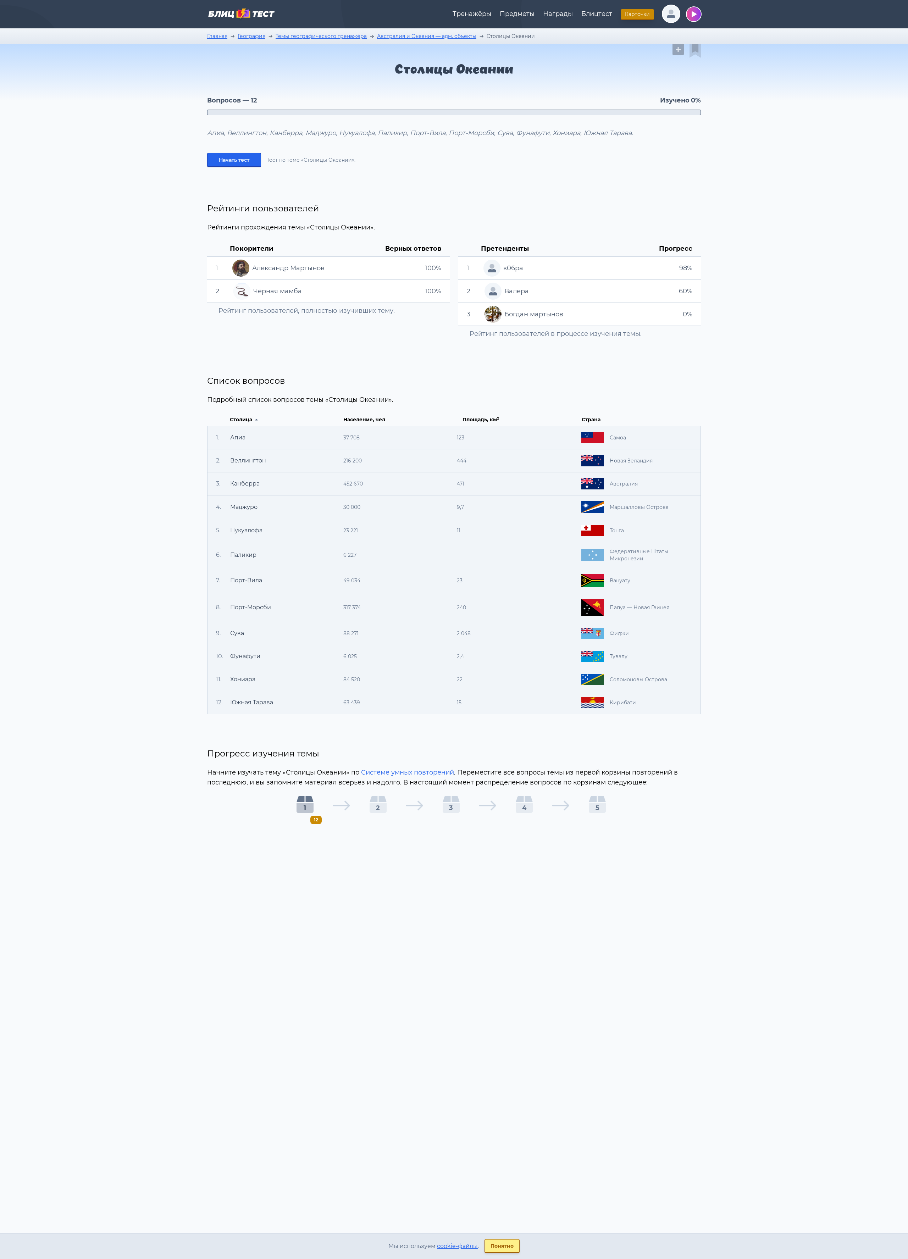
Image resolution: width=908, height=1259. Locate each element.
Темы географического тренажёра (321, 36)
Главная (217, 36)
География (251, 36)
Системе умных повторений (407, 772)
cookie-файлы (457, 1246)
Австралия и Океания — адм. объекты (426, 36)
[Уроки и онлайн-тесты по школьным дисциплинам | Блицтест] (241, 15)
